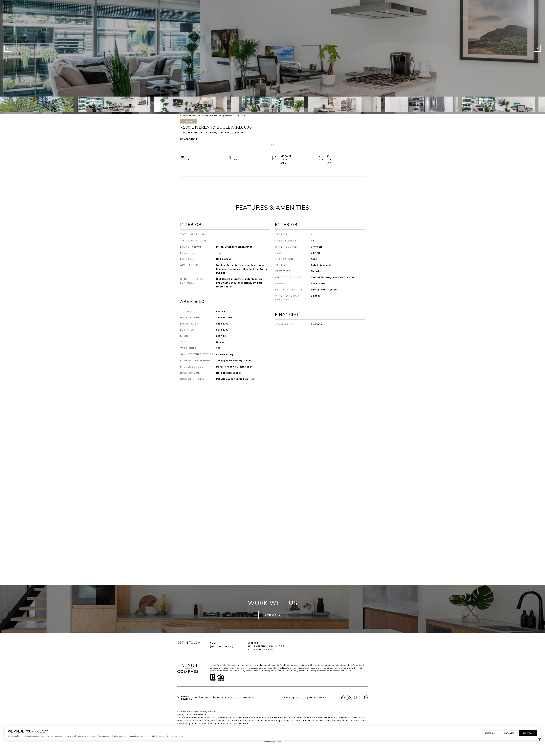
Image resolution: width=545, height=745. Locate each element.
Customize (509, 733)
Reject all (490, 733)
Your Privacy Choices (272, 742)
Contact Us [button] (272, 615)
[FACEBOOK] (342, 697)
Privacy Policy (317, 697)
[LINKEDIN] (357, 697)
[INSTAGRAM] (349, 697)
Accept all (528, 733)
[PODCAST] (365, 697)
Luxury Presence (244, 697)
